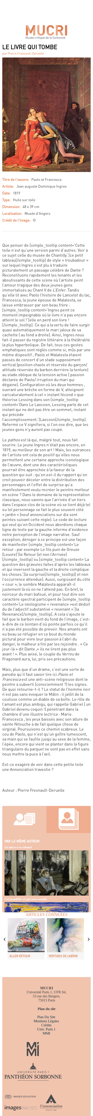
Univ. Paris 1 (46, 1029)
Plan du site (46, 1017)
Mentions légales (46, 1021)
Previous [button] (4, 936)
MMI (46, 1033)
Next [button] (88, 936)
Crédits (46, 1025)
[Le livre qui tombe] (46, 171)
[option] (26, 939)
